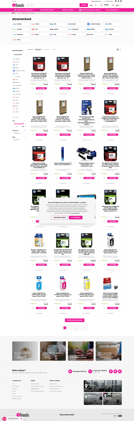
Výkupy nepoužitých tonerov (37, 386)
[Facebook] (116, 1)
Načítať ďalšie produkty (74, 320)
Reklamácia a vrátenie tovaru (56, 386)
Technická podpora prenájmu (37, 391)
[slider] (13, 124)
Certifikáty (14, 388)
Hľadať (84, 5)
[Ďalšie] (80, 328)
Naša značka (15, 386)
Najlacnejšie (46, 49)
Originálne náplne (25, 13)
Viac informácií (75, 213)
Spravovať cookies (60, 217)
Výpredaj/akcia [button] (113, 10)
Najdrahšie (54, 49)
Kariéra (13, 391)
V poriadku (76, 217)
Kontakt (14, 393)
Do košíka (42, 88)
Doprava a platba (53, 383)
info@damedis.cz (97, 1)
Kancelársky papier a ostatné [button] (90, 10)
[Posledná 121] (84, 328)
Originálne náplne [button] (67, 10)
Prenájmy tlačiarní (35, 383)
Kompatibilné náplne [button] (47, 10)
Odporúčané (38, 49)
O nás (15, 1)
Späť (15, 13)
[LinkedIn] (118, 1)
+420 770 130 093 (109, 1)
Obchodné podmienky (54, 388)
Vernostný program (16, 398)
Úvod (19, 13)
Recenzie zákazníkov (17, 396)
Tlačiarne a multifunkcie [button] (24, 10)
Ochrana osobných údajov (55, 391)
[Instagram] (121, 1)
